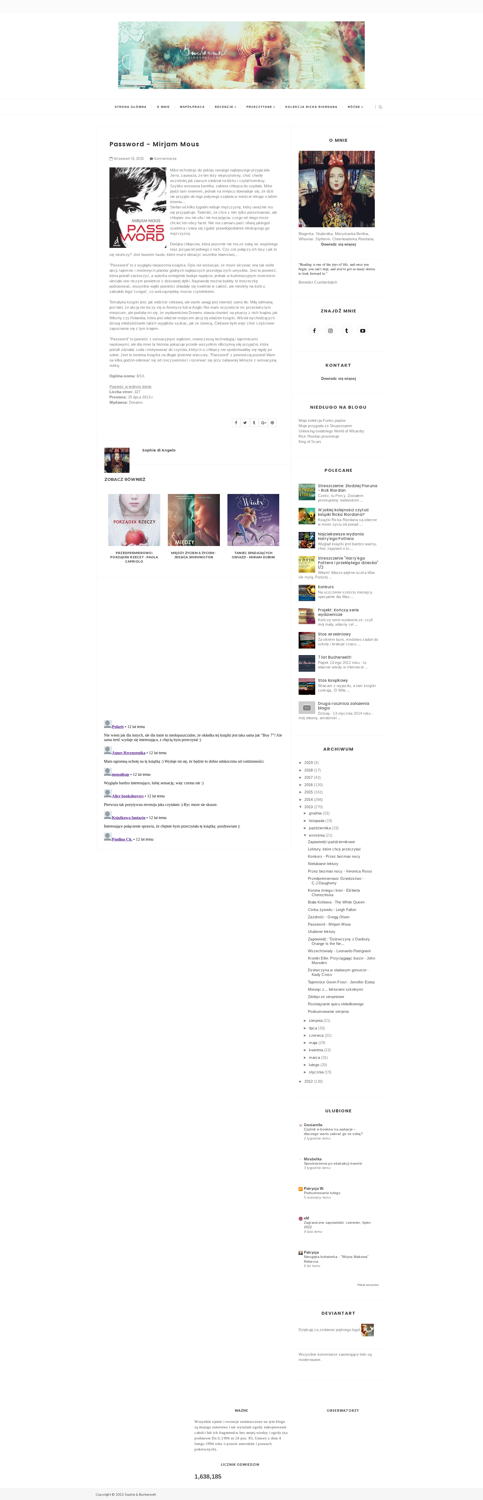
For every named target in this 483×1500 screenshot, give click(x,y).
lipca (313, 1028)
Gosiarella (313, 1125)
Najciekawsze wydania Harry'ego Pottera (341, 536)
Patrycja (311, 1252)
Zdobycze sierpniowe (326, 996)
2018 (309, 770)
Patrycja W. (314, 1188)
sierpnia (316, 1020)
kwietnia (316, 1050)
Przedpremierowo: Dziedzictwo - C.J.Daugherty (336, 880)
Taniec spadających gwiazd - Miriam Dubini (253, 555)
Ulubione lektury (322, 931)
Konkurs (326, 586)
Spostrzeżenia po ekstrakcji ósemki (333, 1163)
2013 (309, 807)
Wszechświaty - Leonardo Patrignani (339, 951)
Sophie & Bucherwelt (140, 1494)
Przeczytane (259, 106)
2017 (309, 777)
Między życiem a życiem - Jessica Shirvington (194, 555)
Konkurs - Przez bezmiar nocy (334, 856)
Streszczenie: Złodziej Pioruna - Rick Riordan (348, 488)
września (317, 835)
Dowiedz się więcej (338, 244)
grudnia (316, 813)
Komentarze (165, 158)
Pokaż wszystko (368, 1284)
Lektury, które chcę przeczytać (334, 849)
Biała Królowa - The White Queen (336, 902)
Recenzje (224, 106)
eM (306, 1218)
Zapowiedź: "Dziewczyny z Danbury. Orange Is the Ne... (339, 941)
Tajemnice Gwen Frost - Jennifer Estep (341, 982)
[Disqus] (194, 645)
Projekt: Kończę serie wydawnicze (338, 612)
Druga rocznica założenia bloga (344, 706)
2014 (309, 799)
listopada (317, 821)
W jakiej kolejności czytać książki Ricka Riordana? (343, 512)
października (320, 828)
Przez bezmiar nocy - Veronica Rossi (340, 871)
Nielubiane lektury (323, 863)
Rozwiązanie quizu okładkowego (336, 1004)
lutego (314, 1065)
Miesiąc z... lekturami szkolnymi (335, 989)
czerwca (317, 1035)
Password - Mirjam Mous (329, 924)
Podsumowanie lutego (322, 1193)
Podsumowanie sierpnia (328, 1011)
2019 (309, 762)
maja (313, 1042)
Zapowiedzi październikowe (331, 842)
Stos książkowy (333, 680)
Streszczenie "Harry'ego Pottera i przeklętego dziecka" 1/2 (348, 563)
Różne (354, 106)
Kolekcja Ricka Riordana (311, 106)
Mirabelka (313, 1159)
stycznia (317, 1072)
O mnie (163, 106)
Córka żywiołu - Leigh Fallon (332, 909)
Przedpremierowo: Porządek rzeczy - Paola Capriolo (134, 557)
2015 (309, 792)
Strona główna (131, 106)
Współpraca (192, 106)
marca (315, 1057)
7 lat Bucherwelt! (335, 657)
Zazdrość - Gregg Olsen (329, 917)
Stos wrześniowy (334, 634)
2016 (309, 785)
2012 (309, 1081)
